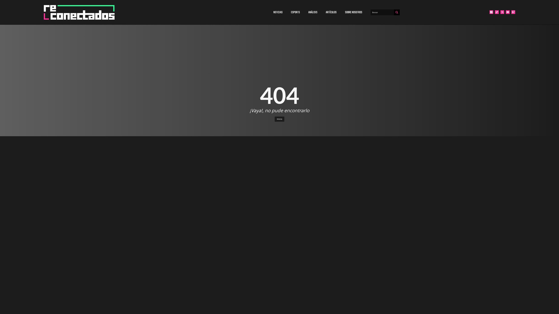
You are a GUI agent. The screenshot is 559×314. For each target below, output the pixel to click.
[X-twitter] (502, 12)
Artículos (331, 12)
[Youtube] (508, 12)
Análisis (312, 12)
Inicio (279, 119)
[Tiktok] (497, 12)
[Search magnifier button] (397, 12)
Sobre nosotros (353, 12)
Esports (295, 12)
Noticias (278, 12)
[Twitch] (513, 12)
